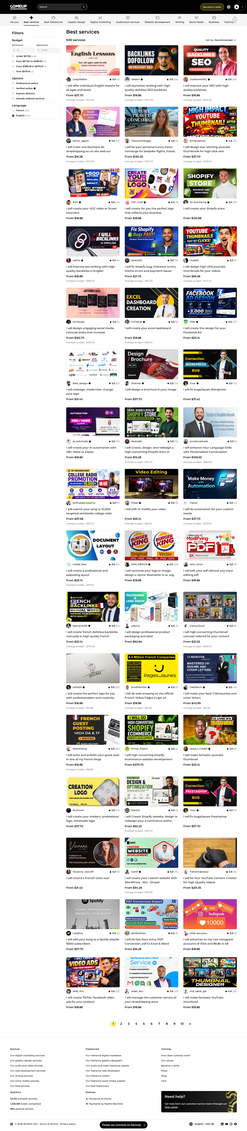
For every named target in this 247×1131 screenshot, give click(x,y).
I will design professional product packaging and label (147, 634)
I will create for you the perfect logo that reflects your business (149, 210)
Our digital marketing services (27, 1055)
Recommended (224, 40)
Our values (167, 1060)
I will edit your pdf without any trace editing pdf (208, 573)
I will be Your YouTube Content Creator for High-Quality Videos (210, 880)
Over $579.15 (24, 71)
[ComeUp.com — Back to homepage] (18, 7)
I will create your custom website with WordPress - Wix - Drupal (151, 880)
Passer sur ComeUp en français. (121, 1124)
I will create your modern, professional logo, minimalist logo (92, 818)
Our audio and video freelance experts (107, 1065)
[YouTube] (226, 1124)
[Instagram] (231, 1124)
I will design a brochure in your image (150, 389)
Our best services (20, 1085)
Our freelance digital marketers (103, 1055)
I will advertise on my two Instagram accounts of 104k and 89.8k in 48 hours (208, 944)
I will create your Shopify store (204, 208)
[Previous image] (128, 183)
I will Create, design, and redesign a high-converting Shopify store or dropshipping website (149, 452)
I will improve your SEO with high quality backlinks (206, 88)
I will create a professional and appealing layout (87, 573)
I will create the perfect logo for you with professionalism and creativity (90, 695)
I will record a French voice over (87, 878)
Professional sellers (27, 83)
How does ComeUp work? (176, 1055)
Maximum (42, 45)
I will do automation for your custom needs (208, 511)
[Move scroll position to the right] (235, 20)
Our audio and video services (26, 1065)
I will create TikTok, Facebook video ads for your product (90, 999)
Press (164, 1070)
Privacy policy (67, 1123)
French (23, 110)
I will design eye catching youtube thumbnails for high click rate (206, 149)
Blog (164, 1075)
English (23, 115)
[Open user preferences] (242, 7)
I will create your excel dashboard (148, 328)
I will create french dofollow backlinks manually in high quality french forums (92, 636)
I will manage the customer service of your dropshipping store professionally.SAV (150, 1002)
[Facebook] (235, 1124)
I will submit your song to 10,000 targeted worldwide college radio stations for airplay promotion (89, 513)
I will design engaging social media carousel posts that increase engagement (90, 332)
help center (171, 1107)
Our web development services (27, 1070)
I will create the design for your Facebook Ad (204, 330)
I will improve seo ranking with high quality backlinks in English (90, 268)
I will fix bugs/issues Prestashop (205, 816)
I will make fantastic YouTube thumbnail (203, 999)
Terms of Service (49, 1123)
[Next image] (174, 183)
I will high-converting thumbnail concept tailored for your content (206, 634)
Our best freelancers (97, 1085)
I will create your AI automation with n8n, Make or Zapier (91, 449)
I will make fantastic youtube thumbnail (203, 757)
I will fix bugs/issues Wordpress (204, 389)
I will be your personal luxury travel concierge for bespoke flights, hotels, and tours (150, 151)
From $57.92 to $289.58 (31, 61)
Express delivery (25, 93)
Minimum (17, 45)
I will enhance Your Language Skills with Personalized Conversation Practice (207, 452)
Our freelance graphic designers (104, 1060)
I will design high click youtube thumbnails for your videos (204, 268)
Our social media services (24, 1080)
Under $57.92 (26, 56)
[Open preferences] (229, 7)
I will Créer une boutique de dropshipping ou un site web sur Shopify (88, 151)
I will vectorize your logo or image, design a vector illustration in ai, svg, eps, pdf (149, 575)
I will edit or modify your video (145, 509)
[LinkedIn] (222, 1124)
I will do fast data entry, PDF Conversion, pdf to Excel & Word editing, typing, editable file (147, 944)
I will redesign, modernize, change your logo (89, 391)
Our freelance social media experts (105, 1080)
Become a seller (212, 7)
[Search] (83, 7)
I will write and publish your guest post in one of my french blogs (92, 757)
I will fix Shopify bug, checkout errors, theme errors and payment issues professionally (150, 271)
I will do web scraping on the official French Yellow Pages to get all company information (149, 698)
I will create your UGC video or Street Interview (91, 210)
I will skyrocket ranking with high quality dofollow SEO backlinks (147, 88)
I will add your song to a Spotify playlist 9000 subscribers (92, 941)
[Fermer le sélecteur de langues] (144, 1125)
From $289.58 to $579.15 (31, 66)
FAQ (163, 1080)
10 (182, 1024)
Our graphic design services (26, 1060)
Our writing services (21, 1075)
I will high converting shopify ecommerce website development (148, 757)
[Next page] (189, 1023)
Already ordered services (30, 98)
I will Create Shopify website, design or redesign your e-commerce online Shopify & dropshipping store (151, 821)
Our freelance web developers (103, 1070)
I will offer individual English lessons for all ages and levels (93, 88)
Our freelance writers (98, 1075)
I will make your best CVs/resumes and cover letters (209, 695)
